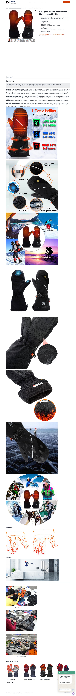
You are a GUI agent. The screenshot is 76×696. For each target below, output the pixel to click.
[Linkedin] (65, 692)
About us (34, 2)
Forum (38, 2)
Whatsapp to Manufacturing (58, 34)
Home (30, 2)
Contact (42, 2)
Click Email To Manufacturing (45, 34)
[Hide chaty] (73, 693)
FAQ (46, 2)
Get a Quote (66, 2)
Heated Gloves (44, 35)
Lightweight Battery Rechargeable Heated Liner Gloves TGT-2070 (13, 681)
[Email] (69, 692)
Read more (26, 684)
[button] (35, 11)
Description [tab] (9, 77)
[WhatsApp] (67, 692)
